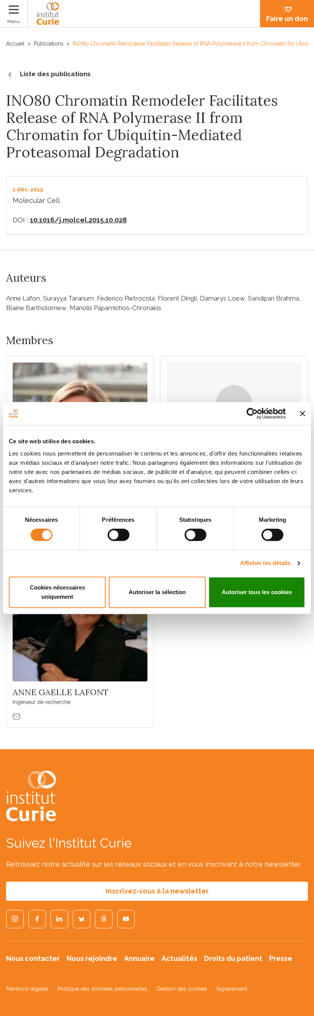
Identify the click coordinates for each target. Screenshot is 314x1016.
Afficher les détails (265, 563)
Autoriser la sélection (157, 592)
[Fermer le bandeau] (302, 413)
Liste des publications (55, 74)
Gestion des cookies (181, 989)
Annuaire (139, 958)
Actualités (179, 958)
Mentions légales (27, 989)
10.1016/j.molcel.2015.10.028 (78, 220)
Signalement (231, 989)
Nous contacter (33, 958)
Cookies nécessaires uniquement (57, 592)
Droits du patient (233, 958)
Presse (280, 958)
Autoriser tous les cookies (257, 592)
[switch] (118, 535)
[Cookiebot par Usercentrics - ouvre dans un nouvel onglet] (252, 413)
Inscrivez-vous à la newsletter (157, 891)
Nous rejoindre (92, 958)
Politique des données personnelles (102, 989)
